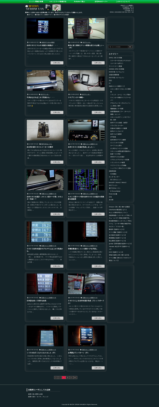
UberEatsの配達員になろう (118, 209)
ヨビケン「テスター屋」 (117, 226)
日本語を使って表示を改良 (36, 301)
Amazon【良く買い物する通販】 (120, 207)
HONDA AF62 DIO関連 (116, 69)
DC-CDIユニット (116, 179)
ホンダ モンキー (114, 177)
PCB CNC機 (113, 194)
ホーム (31, 14)
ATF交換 (113, 137)
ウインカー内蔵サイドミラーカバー (120, 99)
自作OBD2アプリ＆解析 (118, 140)
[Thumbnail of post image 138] (45, 336)
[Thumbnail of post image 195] (45, 232)
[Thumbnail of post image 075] (45, 180)
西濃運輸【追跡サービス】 (117, 238)
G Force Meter (115, 191)
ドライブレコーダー (116, 125)
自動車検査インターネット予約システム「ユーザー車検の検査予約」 (120, 217)
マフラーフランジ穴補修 (118, 165)
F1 (110, 83)
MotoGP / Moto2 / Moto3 (117, 182)
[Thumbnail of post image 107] (86, 232)
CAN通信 (113, 174)
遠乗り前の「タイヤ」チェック (38, 397)
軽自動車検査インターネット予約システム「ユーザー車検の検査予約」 (120, 222)
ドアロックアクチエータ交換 (119, 159)
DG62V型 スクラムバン (116, 72)
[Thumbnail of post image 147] (86, 336)
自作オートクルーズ (116, 131)
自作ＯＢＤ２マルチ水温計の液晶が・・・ (42, 45)
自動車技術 (112, 171)
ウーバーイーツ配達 (115, 66)
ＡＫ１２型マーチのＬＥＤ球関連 (120, 90)
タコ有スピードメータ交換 (119, 148)
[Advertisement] (120, 29)
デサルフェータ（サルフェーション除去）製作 (120, 104)
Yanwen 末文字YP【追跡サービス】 (119, 248)
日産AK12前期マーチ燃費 (118, 128)
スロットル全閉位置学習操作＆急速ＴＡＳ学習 (120, 152)
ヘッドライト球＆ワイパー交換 (120, 168)
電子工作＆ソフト (46, 144)
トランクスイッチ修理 (117, 162)
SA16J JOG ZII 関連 (115, 58)
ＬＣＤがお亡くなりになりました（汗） (41, 353)
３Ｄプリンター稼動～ (76, 97)
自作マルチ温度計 (116, 134)
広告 (110, 197)
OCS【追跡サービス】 (116, 252)
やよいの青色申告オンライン (118, 212)
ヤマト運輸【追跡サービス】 (118, 232)
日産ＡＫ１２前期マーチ (44, 14)
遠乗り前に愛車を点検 (35, 394)
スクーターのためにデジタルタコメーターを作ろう (120, 62)
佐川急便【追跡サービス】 (117, 235)
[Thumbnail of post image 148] (45, 28)
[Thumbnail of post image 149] (86, 28)
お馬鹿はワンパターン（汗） (78, 353)
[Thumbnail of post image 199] (86, 80)
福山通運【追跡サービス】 (117, 241)
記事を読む (57, 63)
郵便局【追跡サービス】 (117, 229)
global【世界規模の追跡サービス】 (120, 243)
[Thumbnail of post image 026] (45, 80)
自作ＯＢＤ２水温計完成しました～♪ (81, 147)
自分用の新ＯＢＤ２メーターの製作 (40, 147)
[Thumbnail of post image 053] (45, 130)
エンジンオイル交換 (116, 142)
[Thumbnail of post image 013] (86, 130)
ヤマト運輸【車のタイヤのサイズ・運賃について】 (120, 259)
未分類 (111, 200)
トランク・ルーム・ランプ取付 (120, 94)
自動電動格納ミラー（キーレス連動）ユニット (120, 113)
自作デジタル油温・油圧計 (119, 122)
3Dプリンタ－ (87, 42)
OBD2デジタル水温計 (48, 42)
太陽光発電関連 (114, 75)
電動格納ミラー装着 (116, 108)
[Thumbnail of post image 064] (86, 284)
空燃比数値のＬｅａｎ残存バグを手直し (83, 249)
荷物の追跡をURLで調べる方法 (119, 255)
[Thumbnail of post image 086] (45, 284)
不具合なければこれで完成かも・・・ (41, 97)
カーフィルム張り (116, 145)
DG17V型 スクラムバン (116, 77)
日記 (110, 80)
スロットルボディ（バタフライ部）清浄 (120, 118)
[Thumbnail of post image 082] (86, 180)
